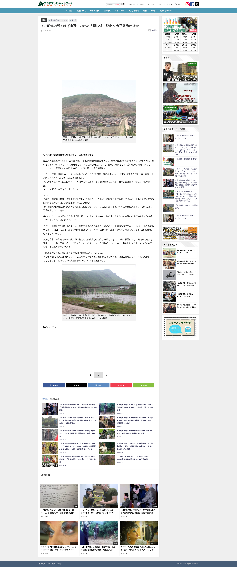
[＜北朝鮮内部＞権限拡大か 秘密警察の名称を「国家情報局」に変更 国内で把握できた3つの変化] (168, 183)
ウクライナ (94, 11)
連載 (145, 11)
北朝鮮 (43, 20)
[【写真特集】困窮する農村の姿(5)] (168, 208)
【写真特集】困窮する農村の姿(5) (186, 206)
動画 (153, 11)
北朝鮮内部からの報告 (59, 20)
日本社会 (68, 11)
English (141, 4)
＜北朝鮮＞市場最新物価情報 (186, 159)
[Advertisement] (98, 58)
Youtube (151, 4)
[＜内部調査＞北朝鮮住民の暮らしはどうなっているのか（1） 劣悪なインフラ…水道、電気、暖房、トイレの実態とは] (168, 148)
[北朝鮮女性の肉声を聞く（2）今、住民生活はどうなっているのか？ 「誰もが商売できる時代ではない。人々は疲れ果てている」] (168, 194)
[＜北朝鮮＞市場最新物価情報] (168, 162)
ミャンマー (119, 11)
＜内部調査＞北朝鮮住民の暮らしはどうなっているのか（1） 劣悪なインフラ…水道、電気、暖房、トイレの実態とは (186, 149)
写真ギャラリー (165, 11)
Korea (132, 4)
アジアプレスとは (175, 4)
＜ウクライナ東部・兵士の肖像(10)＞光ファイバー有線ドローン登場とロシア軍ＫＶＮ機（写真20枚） (186, 172)
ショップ (161, 4)
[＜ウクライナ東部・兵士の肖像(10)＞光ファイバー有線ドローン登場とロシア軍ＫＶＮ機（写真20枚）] (168, 172)
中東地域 (107, 11)
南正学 (154, 30)
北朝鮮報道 (81, 11)
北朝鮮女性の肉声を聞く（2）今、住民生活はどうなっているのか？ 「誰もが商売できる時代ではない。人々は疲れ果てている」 (186, 196)
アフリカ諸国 (133, 11)
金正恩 (74, 20)
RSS (48, 564)
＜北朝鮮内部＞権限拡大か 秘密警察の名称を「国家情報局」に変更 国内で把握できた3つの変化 (186, 183)
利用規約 (42, 564)
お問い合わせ (56, 564)
